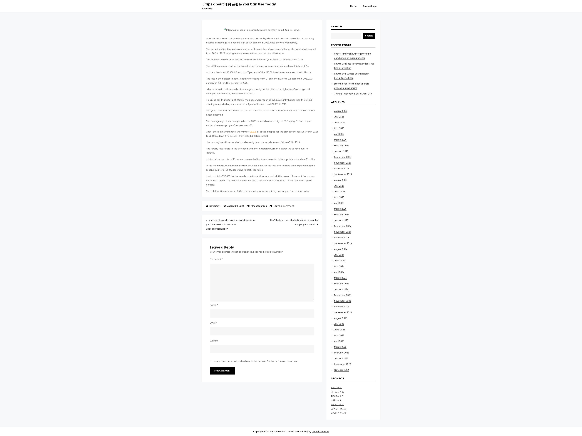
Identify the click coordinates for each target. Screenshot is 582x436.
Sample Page (370, 6)
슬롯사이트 (336, 400)
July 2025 (339, 185)
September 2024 (343, 243)
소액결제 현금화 (338, 408)
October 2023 (341, 306)
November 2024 (342, 231)
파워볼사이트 (337, 396)
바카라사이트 (337, 404)
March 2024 (340, 277)
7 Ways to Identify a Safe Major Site (353, 93)
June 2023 (339, 329)
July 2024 (339, 254)
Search (336, 26)
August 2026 (340, 111)
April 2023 (339, 341)
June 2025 (339, 191)
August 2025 (340, 180)
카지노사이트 (337, 391)
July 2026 (339, 116)
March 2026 (340, 139)
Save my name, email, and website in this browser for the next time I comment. (255, 361)
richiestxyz (215, 205)
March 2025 (340, 208)
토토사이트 (336, 387)
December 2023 (342, 295)
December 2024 (342, 226)
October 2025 (341, 168)
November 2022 (342, 364)
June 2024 (339, 260)
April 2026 (339, 134)
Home (353, 6)
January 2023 (341, 358)
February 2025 (341, 214)
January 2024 (341, 289)
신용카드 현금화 (338, 412)
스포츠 (253, 131)
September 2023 (343, 312)
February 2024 (341, 283)
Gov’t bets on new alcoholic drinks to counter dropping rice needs (294, 222)
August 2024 (341, 249)
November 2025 (342, 162)
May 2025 (339, 197)
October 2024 (341, 237)
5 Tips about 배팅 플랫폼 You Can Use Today (239, 4)
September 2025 (343, 174)
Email (213, 322)
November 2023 (342, 300)
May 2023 (339, 335)
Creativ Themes (320, 431)
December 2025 (342, 157)
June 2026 (339, 122)
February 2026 (341, 145)
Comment (216, 259)
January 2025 (341, 220)
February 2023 (341, 352)
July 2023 (339, 323)
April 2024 (339, 272)
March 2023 (340, 346)
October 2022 (341, 369)
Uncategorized (259, 205)
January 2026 (341, 151)
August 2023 (340, 318)
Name (214, 305)
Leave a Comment (284, 205)
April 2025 (339, 203)
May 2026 (339, 128)
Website (214, 340)
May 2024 (339, 266)
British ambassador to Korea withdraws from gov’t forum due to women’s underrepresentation (231, 224)
